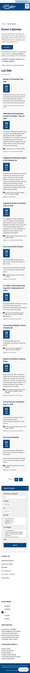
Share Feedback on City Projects (11, 631)
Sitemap (16, 667)
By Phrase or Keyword (11, 493)
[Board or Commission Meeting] (15, 534)
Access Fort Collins (7, 564)
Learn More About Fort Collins (10, 637)
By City (6, 515)
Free (5, 539)
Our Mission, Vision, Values (9, 639)
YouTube (6, 615)
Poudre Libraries (6, 652)
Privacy (15, 665)
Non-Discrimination (22, 665)
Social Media (11, 667)
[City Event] (15, 535)
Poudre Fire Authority (7, 650)
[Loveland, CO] (15, 520)
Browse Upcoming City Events (10, 635)
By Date (10, 501)
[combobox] (22, 1)
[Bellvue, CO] (15, 523)
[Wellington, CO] (15, 522)
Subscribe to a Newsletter (8, 629)
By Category (7, 527)
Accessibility (4, 667)
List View (6, 47)
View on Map (5, 577)
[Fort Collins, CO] (15, 518)
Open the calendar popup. (13, 504)
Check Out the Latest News (9, 633)
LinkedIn (6, 618)
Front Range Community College (11, 656)
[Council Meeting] (15, 531)
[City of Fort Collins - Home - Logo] (8, 6)
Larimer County (5, 648)
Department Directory (7, 560)
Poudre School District (7, 658)
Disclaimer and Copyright (7, 665)
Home (3, 24)
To (8, 508)
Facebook (7, 606)
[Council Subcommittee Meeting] (15, 532)
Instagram (7, 609)
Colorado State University (8, 654)
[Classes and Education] (15, 537)
